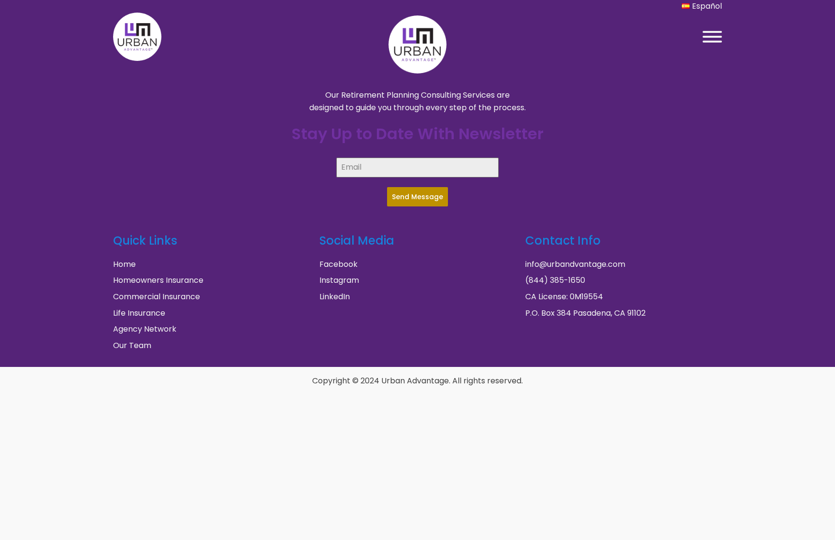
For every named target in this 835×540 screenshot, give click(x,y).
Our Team (132, 345)
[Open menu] (712, 37)
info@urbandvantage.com (575, 264)
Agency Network (144, 329)
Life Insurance (139, 313)
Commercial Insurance (156, 296)
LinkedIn (334, 296)
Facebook (338, 264)
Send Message (417, 197)
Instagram (339, 280)
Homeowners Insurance (158, 280)
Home (124, 264)
